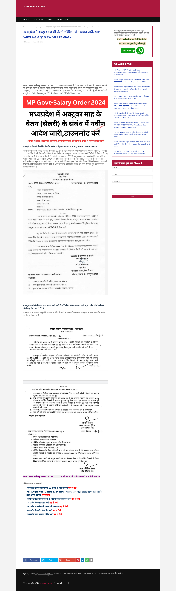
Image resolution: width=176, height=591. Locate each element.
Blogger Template (59, 588)
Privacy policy (46, 573)
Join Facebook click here (72, 573)
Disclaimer (34, 573)
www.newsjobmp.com (37, 27)
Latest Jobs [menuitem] (38, 19)
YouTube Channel (90, 573)
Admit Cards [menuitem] (62, 19)
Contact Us (57, 573)
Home (25, 27)
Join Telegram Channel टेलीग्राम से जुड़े (111, 573)
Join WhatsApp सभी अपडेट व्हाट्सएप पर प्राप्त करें (38, 575)
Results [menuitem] (50, 19)
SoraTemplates (36, 588)
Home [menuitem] (26, 19)
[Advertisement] (65, 63)
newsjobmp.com (46, 583)
